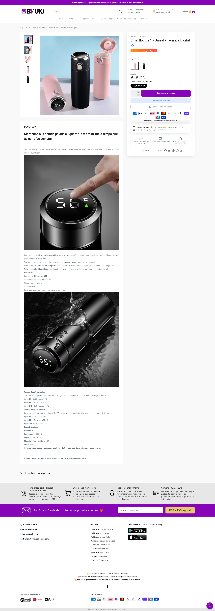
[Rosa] (135, 66)
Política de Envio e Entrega (102, 529)
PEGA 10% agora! (180, 510)
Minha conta (134, 12)
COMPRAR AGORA (167, 93)
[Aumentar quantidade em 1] (138, 92)
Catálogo (73, 19)
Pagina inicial (25, 28)
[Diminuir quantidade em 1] (138, 95)
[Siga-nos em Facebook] (107, 586)
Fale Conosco (146, 19)
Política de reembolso (100, 552)
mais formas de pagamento (143, 81)
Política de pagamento (100, 533)
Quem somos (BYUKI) (99, 548)
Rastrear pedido (88, 19)
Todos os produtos (39, 28)
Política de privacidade (100, 537)
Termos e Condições (99, 560)
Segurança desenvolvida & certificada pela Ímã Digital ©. (107, 609)
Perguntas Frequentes (126, 19)
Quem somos (106, 19)
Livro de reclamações (99, 556)
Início (61, 19)
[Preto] (144, 66)
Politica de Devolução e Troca (103, 541)
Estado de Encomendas (100, 545)
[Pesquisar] (120, 11)
